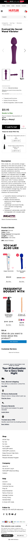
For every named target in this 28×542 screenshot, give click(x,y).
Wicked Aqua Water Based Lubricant (8, 316)
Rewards (18, 5)
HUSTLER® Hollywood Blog (10, 471)
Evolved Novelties (11, 219)
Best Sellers (5, 424)
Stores (3, 5)
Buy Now (8, 281)
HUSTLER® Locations (8, 451)
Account (24, 5)
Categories (5, 23)
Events (8, 5)
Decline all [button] (20, 535)
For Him (4, 444)
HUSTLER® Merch (7, 448)
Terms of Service (7, 493)
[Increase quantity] (9, 123)
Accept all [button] (7, 535)
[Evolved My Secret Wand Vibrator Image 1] (14, 50)
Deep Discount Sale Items (10, 453)
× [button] (26, 525)
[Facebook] (3, 514)
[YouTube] (12, 514)
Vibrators (19, 23)
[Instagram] (9, 514)
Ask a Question (5, 93)
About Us (5, 466)
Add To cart (12, 127)
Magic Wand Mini (9, 271)
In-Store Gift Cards (8, 502)
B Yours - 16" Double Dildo (21, 315)
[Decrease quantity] (3, 123)
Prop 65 (4, 488)
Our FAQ (4, 386)
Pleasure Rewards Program (10, 457)
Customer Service (7, 486)
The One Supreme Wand (22, 271)
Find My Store (6, 398)
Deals (13, 5)
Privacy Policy (6, 497)
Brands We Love (7, 455)
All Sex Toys (5, 439)
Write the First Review (13, 87)
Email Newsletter (7, 491)
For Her (4, 442)
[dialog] (14, 533)
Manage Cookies (7, 495)
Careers (4, 473)
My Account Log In (8, 468)
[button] (2, 11)
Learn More (5, 412)
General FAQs (6, 500)
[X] (6, 514)
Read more (4, 532)
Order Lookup (6, 484)
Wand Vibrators (7, 24)
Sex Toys (12, 23)
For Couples (6, 446)
